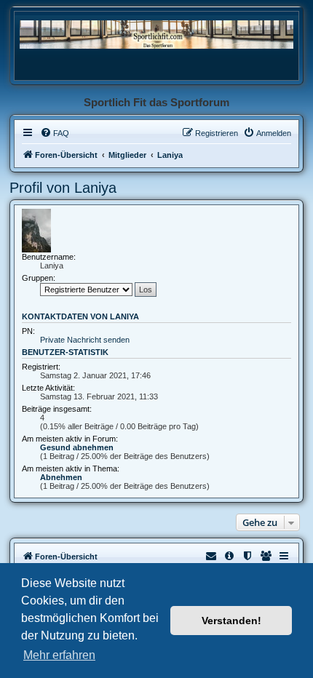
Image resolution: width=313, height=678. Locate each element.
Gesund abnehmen (77, 447)
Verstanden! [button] (231, 620)
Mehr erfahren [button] (59, 655)
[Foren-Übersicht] (156, 34)
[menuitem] (54, 133)
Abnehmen (61, 477)
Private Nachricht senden (85, 339)
